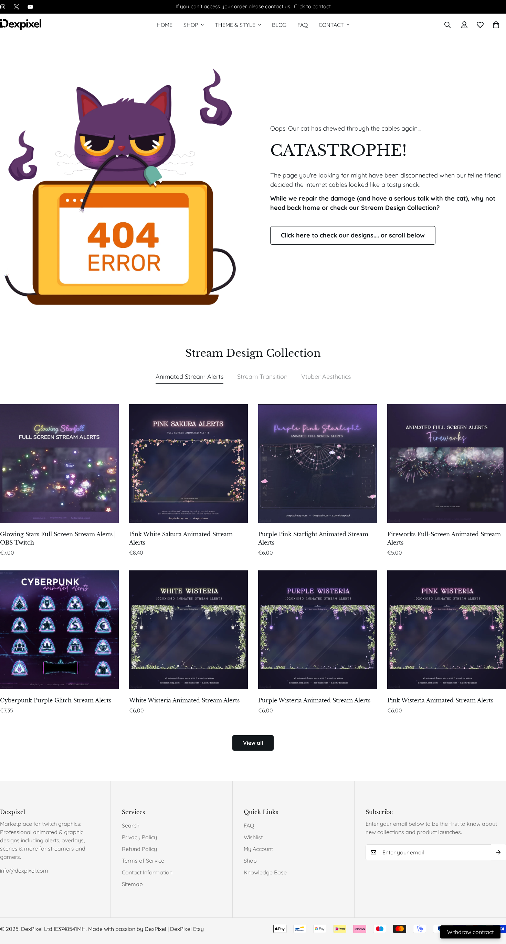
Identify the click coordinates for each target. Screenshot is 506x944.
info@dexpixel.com (24, 870)
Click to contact (312, 6)
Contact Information (147, 872)
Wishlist (253, 837)
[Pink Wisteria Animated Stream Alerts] (446, 629)
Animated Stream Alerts (189, 376)
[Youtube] (30, 7)
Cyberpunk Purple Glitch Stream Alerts (55, 700)
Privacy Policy (139, 837)
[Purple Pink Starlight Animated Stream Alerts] (317, 463)
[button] (496, 25)
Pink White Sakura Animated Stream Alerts (181, 538)
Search (130, 825)
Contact (331, 24)
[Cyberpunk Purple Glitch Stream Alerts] (59, 629)
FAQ (302, 24)
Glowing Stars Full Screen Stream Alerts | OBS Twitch (58, 538)
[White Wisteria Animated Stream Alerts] (188, 629)
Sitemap (132, 884)
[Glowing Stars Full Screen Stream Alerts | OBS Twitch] (59, 463)
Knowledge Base (265, 872)
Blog (279, 24)
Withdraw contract (470, 931)
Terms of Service (143, 860)
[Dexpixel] (20, 25)
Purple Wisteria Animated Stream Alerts (314, 700)
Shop (190, 24)
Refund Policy (139, 848)
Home (164, 24)
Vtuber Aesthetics (326, 376)
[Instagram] (3, 7)
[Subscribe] (498, 852)
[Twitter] (16, 7)
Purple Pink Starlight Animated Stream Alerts (313, 538)
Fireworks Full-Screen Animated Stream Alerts (444, 538)
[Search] (447, 24)
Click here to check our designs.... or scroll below (353, 235)
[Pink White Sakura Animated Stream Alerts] (188, 463)
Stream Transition (262, 376)
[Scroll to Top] (492, 906)
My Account (258, 848)
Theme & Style (235, 24)
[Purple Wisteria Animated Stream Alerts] (317, 629)
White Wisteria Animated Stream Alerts (184, 700)
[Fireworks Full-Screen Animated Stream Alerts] (446, 463)
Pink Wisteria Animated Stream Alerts (440, 700)
